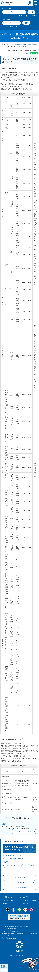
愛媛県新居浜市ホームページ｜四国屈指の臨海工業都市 (7, 3)
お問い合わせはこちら (24, 831)
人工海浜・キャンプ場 (10, 862)
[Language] (30, 3)
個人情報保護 (24, 903)
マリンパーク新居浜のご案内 (12, 859)
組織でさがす (19, 44)
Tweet (27, 53)
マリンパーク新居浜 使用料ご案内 (14, 855)
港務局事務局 (27, 44)
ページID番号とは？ (12, 26)
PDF (35, 16)
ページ (29, 16)
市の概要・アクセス (8, 897)
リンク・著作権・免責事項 (28, 900)
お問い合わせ (6, 903)
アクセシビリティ (25, 897)
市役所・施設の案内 (8, 900)
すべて (22, 16)
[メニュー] (36, 3)
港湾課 (34, 44)
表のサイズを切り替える (19, 94)
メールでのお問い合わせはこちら (11, 931)
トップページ (10, 44)
